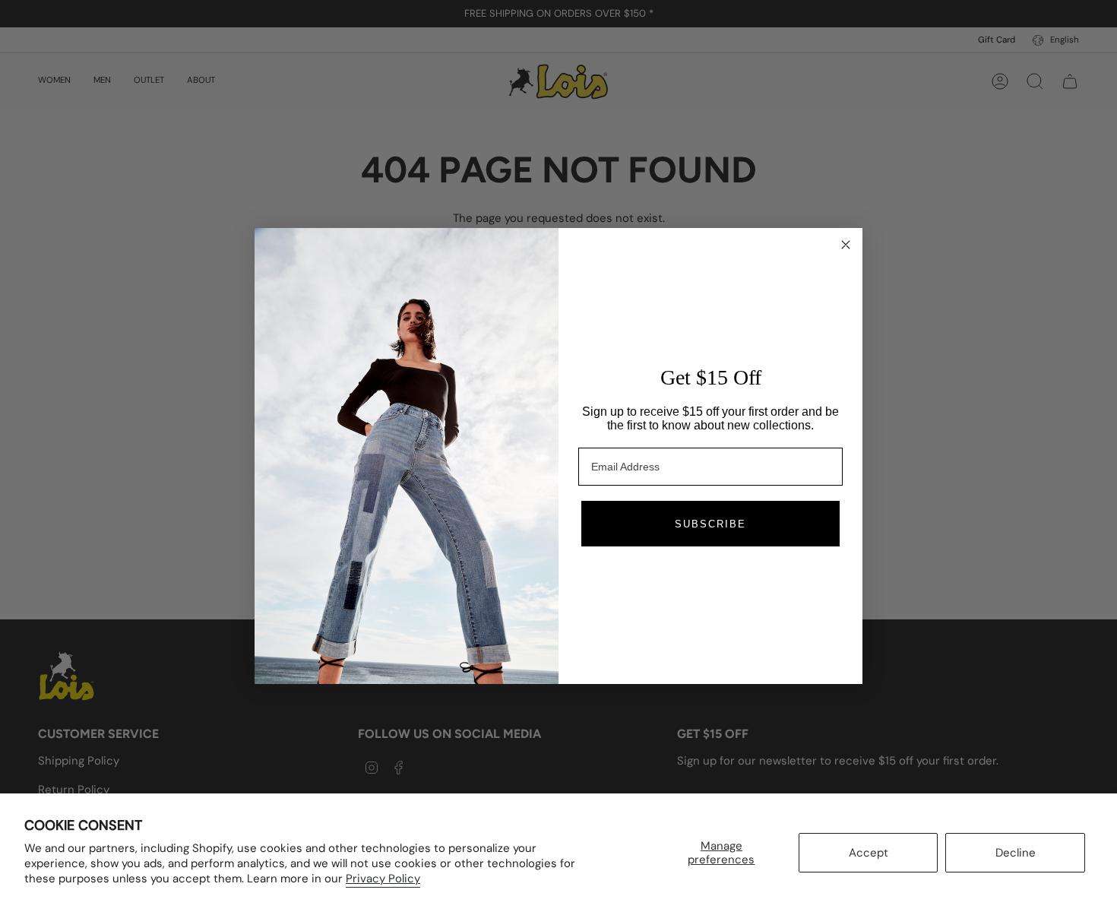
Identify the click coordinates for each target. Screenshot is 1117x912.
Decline (1015, 852)
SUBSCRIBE (710, 524)
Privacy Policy (383, 878)
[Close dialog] (846, 245)
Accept (868, 852)
